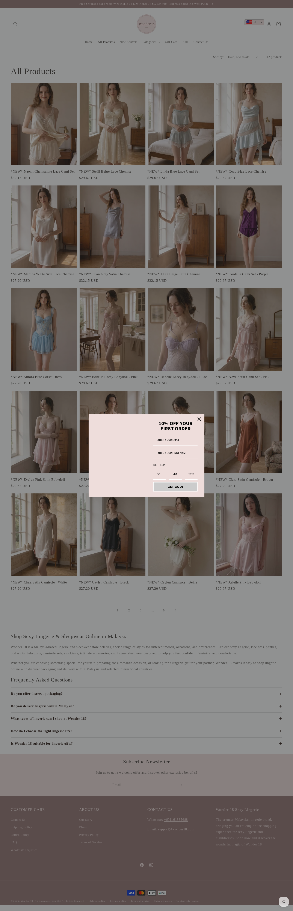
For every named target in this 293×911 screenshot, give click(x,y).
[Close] (199, 419)
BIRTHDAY (159, 465)
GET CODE (176, 487)
